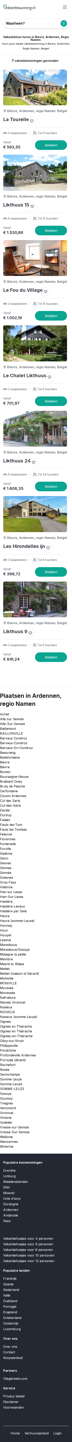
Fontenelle (8, 844)
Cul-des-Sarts (10, 805)
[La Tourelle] (51, 145)
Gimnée (5, 873)
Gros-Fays (8, 882)
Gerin (4, 858)
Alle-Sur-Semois (12, 724)
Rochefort (7, 1065)
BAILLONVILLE (11, 733)
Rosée (4, 1070)
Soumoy (6, 1098)
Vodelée (6, 1122)
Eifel (6, 1187)
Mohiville (6, 978)
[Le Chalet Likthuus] (51, 401)
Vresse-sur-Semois (14, 1127)
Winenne (6, 1146)
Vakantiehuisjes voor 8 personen (28, 1250)
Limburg (9, 1176)
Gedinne (6, 853)
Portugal (9, 1307)
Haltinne (6, 887)
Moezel (8, 1193)
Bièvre (5, 767)
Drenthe (9, 1170)
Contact (9, 1352)
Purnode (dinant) (13, 1060)
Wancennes (9, 1142)
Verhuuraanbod (37, 1433)
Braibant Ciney (11, 781)
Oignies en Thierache (16, 1026)
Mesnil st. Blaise (12, 964)
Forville (5, 849)
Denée (5, 810)
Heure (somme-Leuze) (17, 921)
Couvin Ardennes (13, 796)
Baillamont (8, 729)
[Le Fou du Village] (51, 316)
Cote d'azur (12, 1198)
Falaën (5, 820)
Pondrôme (8, 1050)
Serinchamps (10, 1074)
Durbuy (6, 815)
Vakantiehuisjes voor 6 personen (28, 1244)
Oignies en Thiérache (16, 1031)
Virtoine (6, 1118)
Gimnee (5, 868)
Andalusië (10, 1215)
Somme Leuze (11, 1079)
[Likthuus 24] (51, 486)
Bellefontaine (10, 757)
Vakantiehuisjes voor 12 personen (28, 1261)
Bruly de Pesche (12, 786)
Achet (4, 714)
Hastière (6, 901)
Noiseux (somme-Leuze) (18, 1017)
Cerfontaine (9, 791)
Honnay (6, 926)
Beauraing (7, 753)
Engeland (10, 1312)
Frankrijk (10, 1279)
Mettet (5, 969)
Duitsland (10, 1301)
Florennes (7, 839)
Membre (6, 959)
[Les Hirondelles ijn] (51, 572)
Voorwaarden (13, 1407)
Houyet (5, 935)
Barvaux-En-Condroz (16, 748)
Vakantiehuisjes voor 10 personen (28, 1255)
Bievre (5, 762)
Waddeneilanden (15, 1182)
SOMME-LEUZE (12, 1089)
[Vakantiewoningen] (19, 7)
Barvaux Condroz (13, 738)
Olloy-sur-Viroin (12, 1041)
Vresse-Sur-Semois (15, 1132)
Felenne (6, 834)
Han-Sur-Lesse (11, 897)
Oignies (5, 1022)
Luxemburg (12, 1329)
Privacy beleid (13, 1396)
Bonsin (5, 772)
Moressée (7, 993)
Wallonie (6, 1137)
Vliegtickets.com (15, 1379)
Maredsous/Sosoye (15, 950)
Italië (6, 1295)
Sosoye (5, 1094)
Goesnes (6, 877)
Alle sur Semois (12, 719)
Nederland (11, 1290)
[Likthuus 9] (51, 657)
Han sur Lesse (11, 892)
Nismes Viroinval (12, 1002)
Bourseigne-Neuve (14, 777)
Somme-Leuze (11, 1084)
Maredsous (8, 945)
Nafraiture (8, 998)
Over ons (10, 1347)
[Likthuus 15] (51, 230)
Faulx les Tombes (13, 829)
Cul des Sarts (10, 801)
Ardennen (10, 1210)
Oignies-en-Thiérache (16, 1036)
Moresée (6, 988)
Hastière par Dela (13, 911)
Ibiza (6, 1221)
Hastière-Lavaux (12, 906)
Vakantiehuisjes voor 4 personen (28, 1238)
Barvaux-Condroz (13, 743)
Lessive (5, 940)
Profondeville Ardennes (18, 1055)
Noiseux (6, 1007)
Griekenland (12, 1318)
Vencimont (8, 1108)
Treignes (6, 1103)
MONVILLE (8, 983)
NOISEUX (7, 1012)
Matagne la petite (13, 954)
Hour (4, 930)
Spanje (8, 1284)
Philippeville (9, 1046)
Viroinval (6, 1113)
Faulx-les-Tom (11, 825)
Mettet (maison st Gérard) (19, 974)
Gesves (5, 863)
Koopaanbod (13, 1358)
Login (57, 1433)
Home (15, 1433)
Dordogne (10, 1204)
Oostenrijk (10, 1323)
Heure (5, 916)
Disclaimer (11, 1402)
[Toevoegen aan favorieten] (32, 121)
